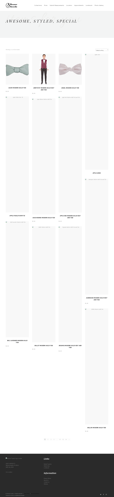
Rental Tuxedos (48, 464)
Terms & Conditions (35, 493)
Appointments (78, 5)
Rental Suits (47, 466)
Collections (38, 5)
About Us (46, 480)
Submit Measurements (57, 5)
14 (66, 439)
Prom (46, 5)
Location (69, 5)
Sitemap (46, 484)
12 (60, 439)
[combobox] (101, 50)
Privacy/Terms (47, 478)
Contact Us (46, 482)
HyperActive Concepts (19, 495)
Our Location (9, 472)
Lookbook (89, 5)
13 (63, 439)
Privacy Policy (27, 493)
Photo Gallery (99, 5)
